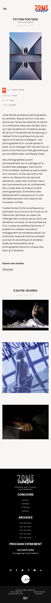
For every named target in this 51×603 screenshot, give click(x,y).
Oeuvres (25, 504)
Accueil (25, 500)
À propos (25, 507)
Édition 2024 (25, 523)
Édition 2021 (25, 534)
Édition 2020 (25, 537)
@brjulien (7, 269)
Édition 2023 (25, 527)
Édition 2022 (25, 530)
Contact (25, 511)
